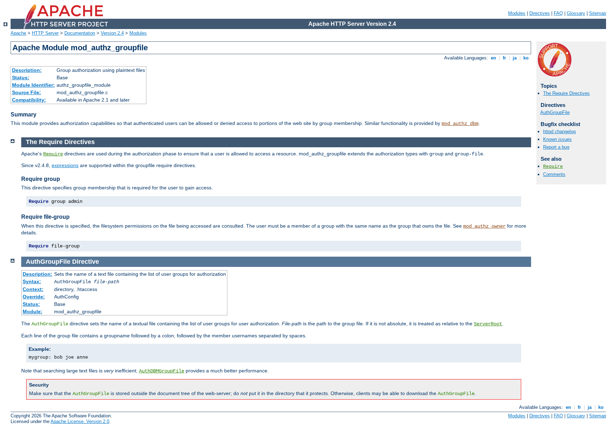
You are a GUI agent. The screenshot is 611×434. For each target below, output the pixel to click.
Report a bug (556, 147)
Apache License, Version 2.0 (80, 421)
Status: (20, 77)
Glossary (576, 13)
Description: (27, 70)
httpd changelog (559, 131)
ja (514, 58)
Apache (18, 33)
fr (504, 58)
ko (526, 58)
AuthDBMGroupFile (161, 371)
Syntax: (32, 281)
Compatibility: (29, 100)
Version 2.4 (112, 33)
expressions (65, 165)
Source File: (26, 92)
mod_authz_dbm (460, 123)
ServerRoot (488, 324)
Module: (32, 311)
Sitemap (597, 13)
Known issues (557, 139)
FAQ (558, 13)
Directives (539, 13)
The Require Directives (566, 93)
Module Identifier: (33, 85)
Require (553, 166)
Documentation (79, 33)
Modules (516, 13)
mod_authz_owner (484, 226)
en (493, 58)
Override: (34, 296)
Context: (33, 289)
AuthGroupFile (555, 112)
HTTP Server (45, 33)
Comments (554, 174)
